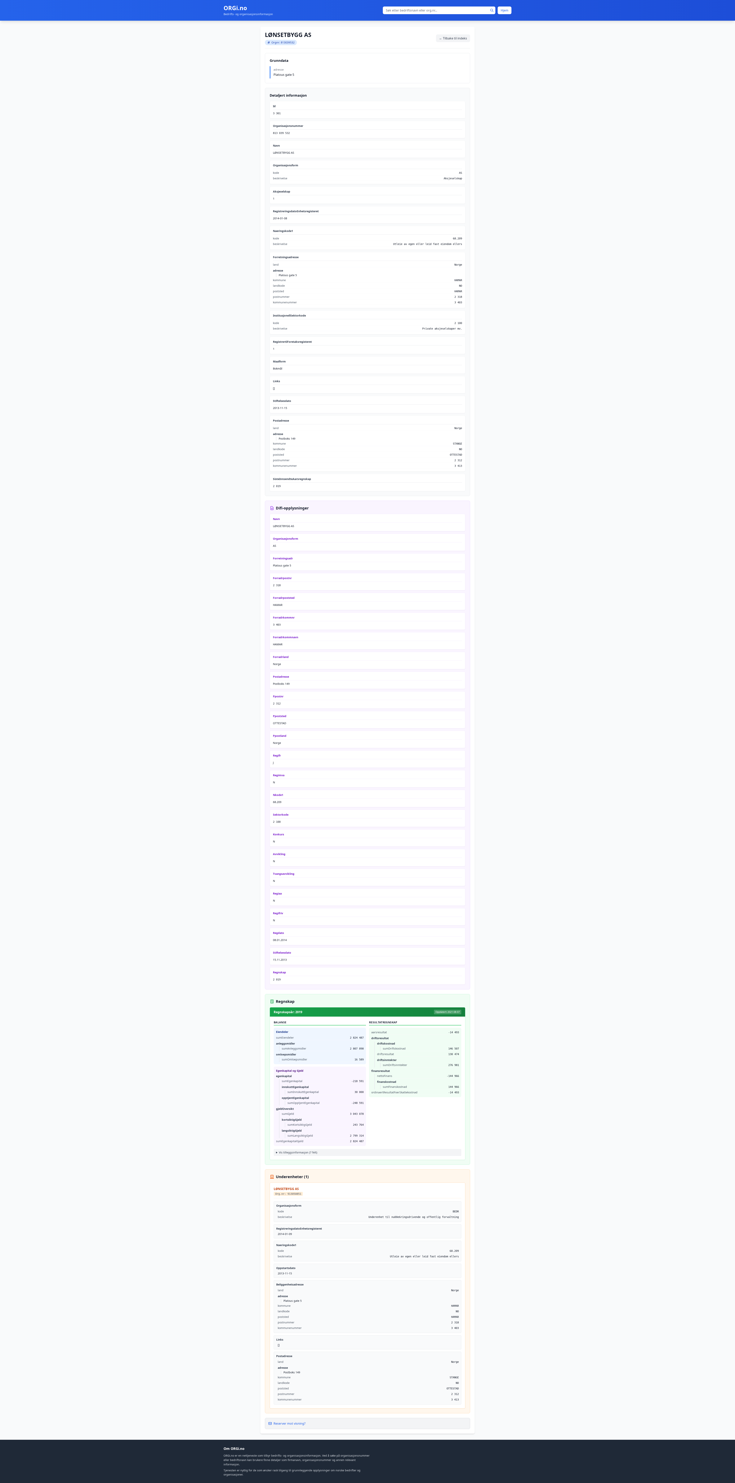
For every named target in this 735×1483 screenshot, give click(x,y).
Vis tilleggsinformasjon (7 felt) (298, 1152)
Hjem (504, 10)
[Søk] (492, 10)
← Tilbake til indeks (453, 38)
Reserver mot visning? (289, 1423)
